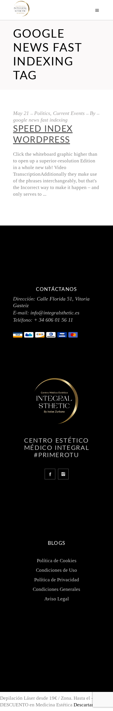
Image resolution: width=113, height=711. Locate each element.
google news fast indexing (40, 120)
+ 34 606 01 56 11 (53, 320)
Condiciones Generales (56, 589)
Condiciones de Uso (56, 570)
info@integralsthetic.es (54, 313)
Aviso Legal (56, 599)
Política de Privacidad (56, 579)
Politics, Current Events (59, 113)
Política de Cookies (56, 560)
